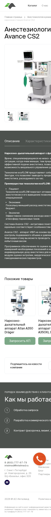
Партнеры (44, 474)
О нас (45, 5)
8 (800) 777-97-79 (16, 462)
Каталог (32, 5)
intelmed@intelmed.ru (16, 465)
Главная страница (13, 17)
